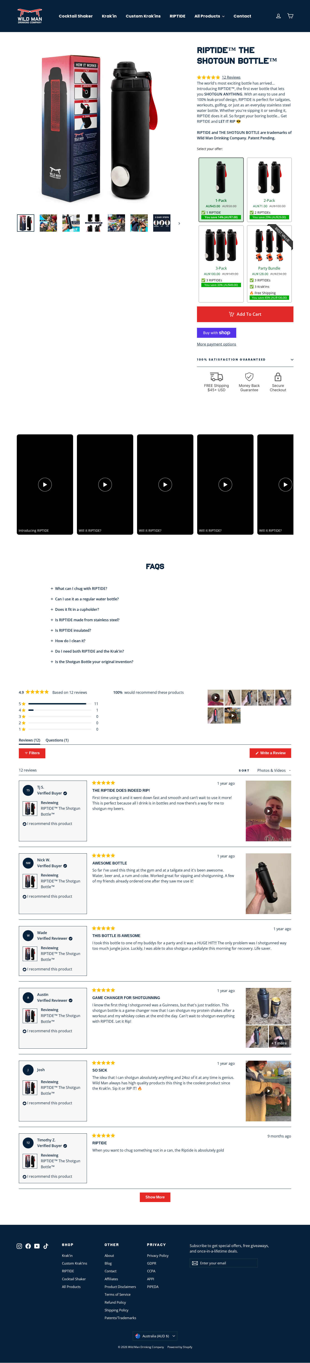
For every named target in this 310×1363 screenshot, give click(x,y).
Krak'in (109, 16)
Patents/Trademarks (120, 1317)
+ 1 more (279, 1043)
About (109, 1255)
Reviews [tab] (29, 740)
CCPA (151, 1271)
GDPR (151, 1263)
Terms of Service (117, 1294)
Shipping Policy (116, 1310)
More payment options (216, 344)
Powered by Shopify (179, 1347)
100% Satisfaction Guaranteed (231, 359)
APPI (150, 1279)
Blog (108, 1263)
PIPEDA (152, 1286)
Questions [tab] (57, 740)
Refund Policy (115, 1302)
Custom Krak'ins (143, 16)
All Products (207, 16)
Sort (245, 770)
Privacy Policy (158, 1255)
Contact (242, 16)
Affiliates (111, 1279)
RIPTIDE (177, 16)
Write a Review (275, 754)
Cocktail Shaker (76, 16)
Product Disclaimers (120, 1286)
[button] (219, 78)
